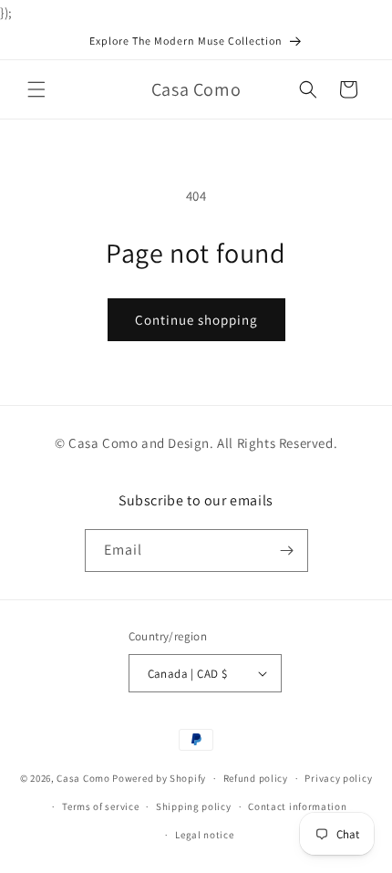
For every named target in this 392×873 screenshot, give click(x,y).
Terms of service (100, 806)
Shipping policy (194, 806)
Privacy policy (338, 778)
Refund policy (255, 778)
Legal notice (204, 834)
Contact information (297, 806)
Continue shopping (196, 319)
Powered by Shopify (159, 778)
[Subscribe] (287, 550)
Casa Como (83, 778)
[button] (36, 89)
